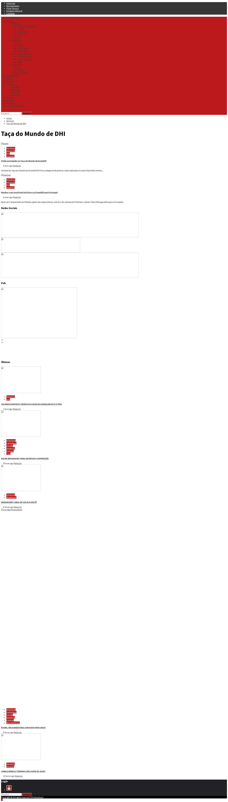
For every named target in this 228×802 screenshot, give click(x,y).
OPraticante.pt (13, 18)
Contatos (10, 13)
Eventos (10, 97)
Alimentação (12, 75)
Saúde (9, 78)
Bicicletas (16, 40)
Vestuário (16, 94)
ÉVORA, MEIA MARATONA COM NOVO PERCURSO (23, 727)
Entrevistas (11, 81)
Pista (19, 34)
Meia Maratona (13, 722)
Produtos (10, 84)
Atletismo (16, 23)
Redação (17, 165)
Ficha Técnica (12, 8)
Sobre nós (10, 3)
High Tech (16, 92)
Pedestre (21, 70)
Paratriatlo (22, 31)
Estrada (20, 29)
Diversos (15, 89)
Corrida (9, 445)
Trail (19, 37)
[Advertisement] (80, 351)
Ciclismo (21, 45)
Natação (10, 766)
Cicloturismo (23, 48)
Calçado (15, 86)
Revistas (10, 100)
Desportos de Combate (22, 53)
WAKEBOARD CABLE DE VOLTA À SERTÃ (19, 502)
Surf (8, 399)
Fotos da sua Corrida (15, 106)
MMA (19, 62)
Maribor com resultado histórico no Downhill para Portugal (29, 192)
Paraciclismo (22, 51)
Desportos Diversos (20, 73)
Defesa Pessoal (24, 56)
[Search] (2, 110)
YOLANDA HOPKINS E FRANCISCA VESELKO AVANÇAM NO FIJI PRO (31, 404)
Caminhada (11, 443)
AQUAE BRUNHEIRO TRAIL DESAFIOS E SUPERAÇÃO (25, 458)
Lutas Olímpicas (24, 59)
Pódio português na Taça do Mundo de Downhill (23, 161)
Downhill (10, 156)
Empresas (10, 103)
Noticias (10, 21)
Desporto (10, 151)
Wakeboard (11, 497)
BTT (19, 42)
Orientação (17, 64)
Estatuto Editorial (14, 11)
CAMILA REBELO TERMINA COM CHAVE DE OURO (23, 771)
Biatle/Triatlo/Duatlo (27, 26)
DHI (8, 153)
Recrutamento (12, 6)
